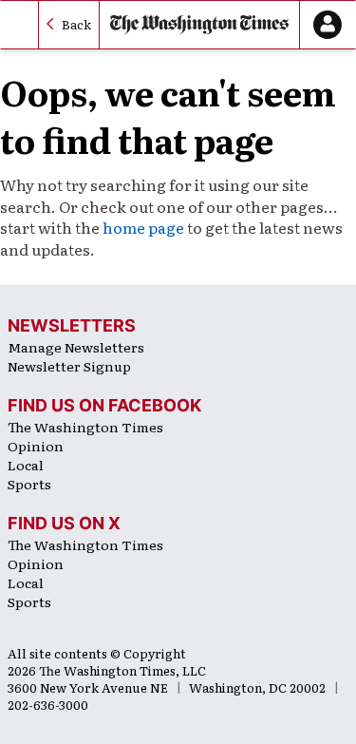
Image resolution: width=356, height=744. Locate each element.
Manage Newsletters (76, 346)
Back (76, 24)
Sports (29, 483)
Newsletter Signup (69, 365)
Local (26, 464)
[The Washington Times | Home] (199, 25)
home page (143, 227)
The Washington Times (85, 426)
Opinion (36, 445)
